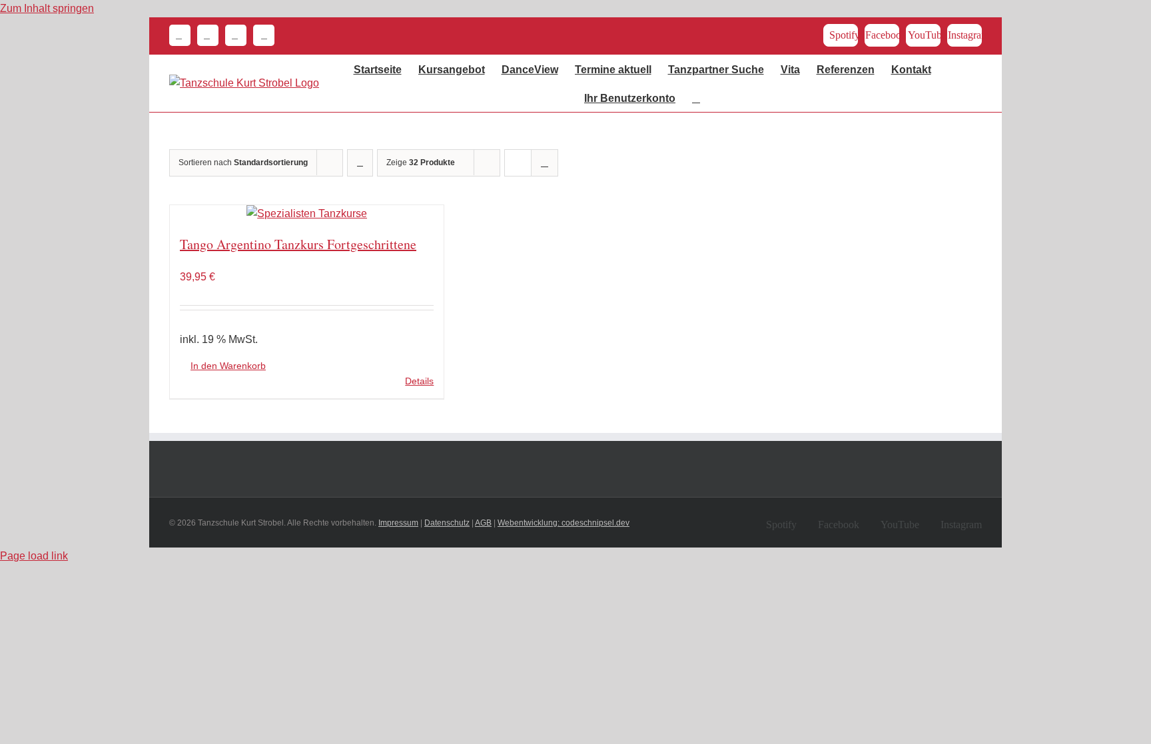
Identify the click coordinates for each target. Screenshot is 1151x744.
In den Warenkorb (228, 365)
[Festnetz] (180, 35)
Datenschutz (447, 523)
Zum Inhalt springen (47, 8)
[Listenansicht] (545, 163)
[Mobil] (260, 35)
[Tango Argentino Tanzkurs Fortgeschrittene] (307, 213)
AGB (483, 523)
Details (419, 381)
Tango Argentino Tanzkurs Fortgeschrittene (298, 244)
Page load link (34, 555)
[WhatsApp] (232, 35)
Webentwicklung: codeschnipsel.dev (563, 523)
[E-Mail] (204, 35)
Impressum (398, 523)
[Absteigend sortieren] (360, 163)
